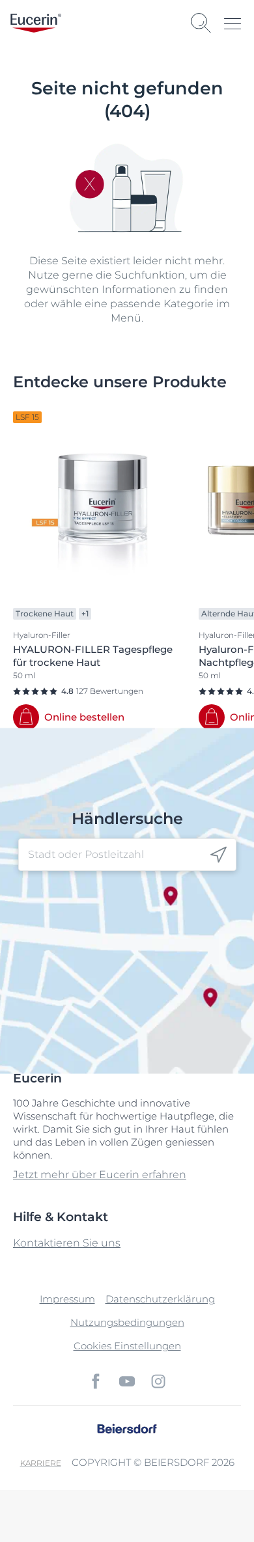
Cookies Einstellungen (127, 1346)
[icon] (218, 854)
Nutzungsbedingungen (127, 1322)
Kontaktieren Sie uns (66, 1243)
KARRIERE (40, 1463)
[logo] (35, 23)
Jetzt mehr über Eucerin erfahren (99, 1174)
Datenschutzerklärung (160, 1299)
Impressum (67, 1299)
